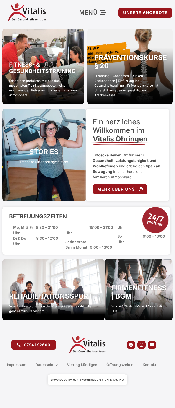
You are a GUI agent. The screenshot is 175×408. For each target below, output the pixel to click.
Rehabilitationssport (51, 296)
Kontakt (149, 364)
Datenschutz (46, 364)
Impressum (16, 364)
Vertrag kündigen (82, 364)
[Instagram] (141, 345)
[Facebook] (131, 345)
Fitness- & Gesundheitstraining (42, 68)
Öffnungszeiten (120, 364)
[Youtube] (152, 345)
